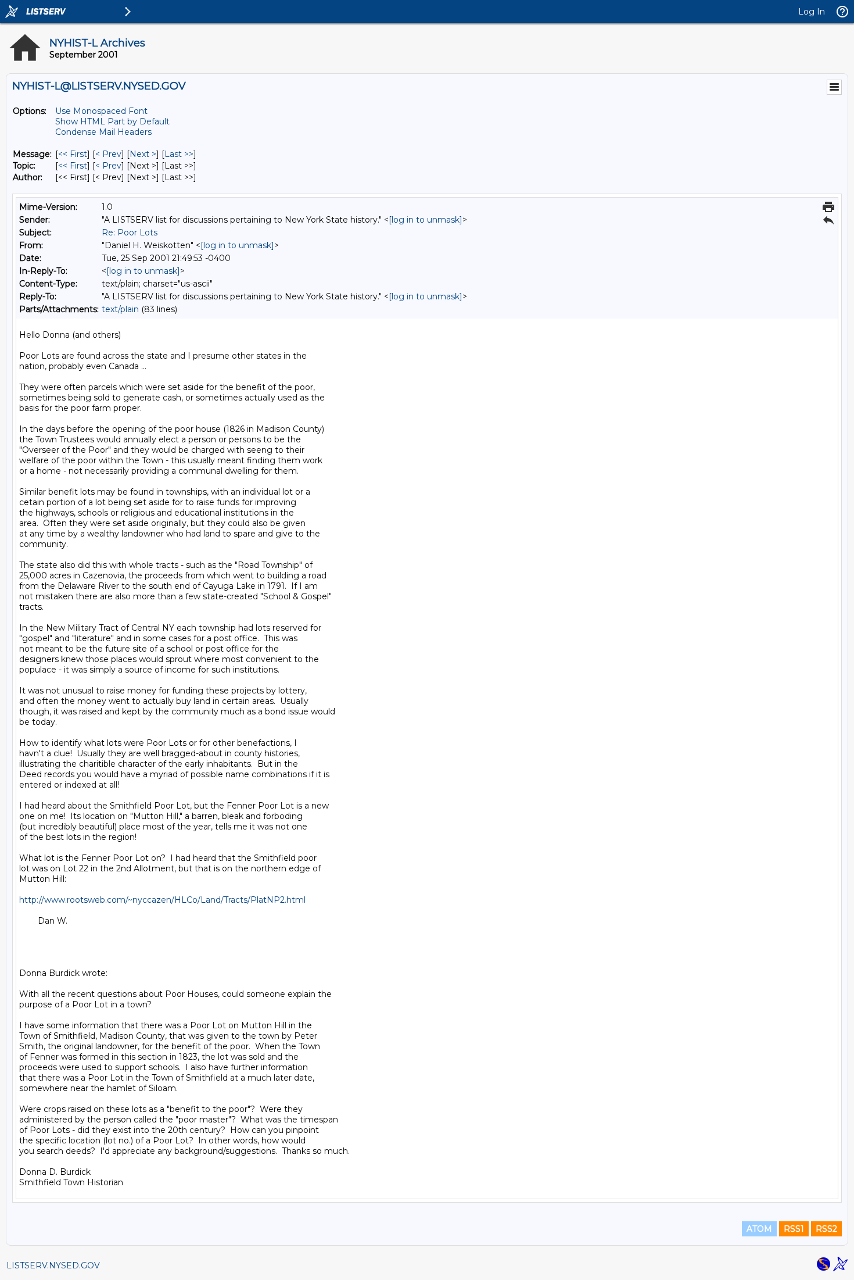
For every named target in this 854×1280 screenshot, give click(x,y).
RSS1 (794, 1229)
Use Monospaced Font (101, 111)
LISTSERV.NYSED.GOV (53, 1265)
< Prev (108, 154)
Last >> (178, 154)
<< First (72, 154)
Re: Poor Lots (129, 232)
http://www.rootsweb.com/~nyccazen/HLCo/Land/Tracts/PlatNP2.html (162, 900)
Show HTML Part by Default (112, 121)
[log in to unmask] (425, 219)
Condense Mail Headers (103, 132)
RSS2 (826, 1229)
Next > (143, 154)
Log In (811, 11)
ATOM (759, 1229)
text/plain (120, 309)
